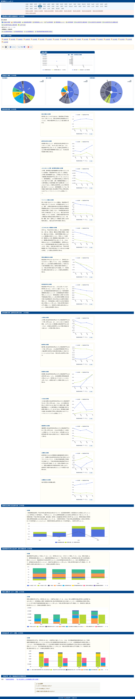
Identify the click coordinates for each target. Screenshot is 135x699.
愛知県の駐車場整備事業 (98, 11)
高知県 (27, 8)
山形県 (48, 4)
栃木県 (61, 4)
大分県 (48, 8)
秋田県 (44, 4)
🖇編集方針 (74, 697)
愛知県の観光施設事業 (86, 11)
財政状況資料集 (10, 679)
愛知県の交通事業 (59, 11)
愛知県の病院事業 (76, 11)
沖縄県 (62, 8)
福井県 (101, 4)
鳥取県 (75, 6)
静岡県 (35, 6)
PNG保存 (90, 188)
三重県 (44, 6)
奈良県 (66, 6)
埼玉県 (70, 4)
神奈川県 (84, 4)
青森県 (31, 4)
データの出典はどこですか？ (43, 688)
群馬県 (66, 4)
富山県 (92, 4)
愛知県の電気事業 (68, 11)
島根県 (80, 6)
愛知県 (40, 6)
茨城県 (57, 4)
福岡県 (31, 8)
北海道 (27, 4)
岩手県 (35, 4)
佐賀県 (35, 8)
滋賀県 (48, 6)
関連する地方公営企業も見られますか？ (46, 691)
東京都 (79, 4)
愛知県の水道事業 (29, 11)
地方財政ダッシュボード (7, 1)
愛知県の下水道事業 (39, 11)
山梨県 (106, 4)
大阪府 (57, 6)
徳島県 (97, 6)
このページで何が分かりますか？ (44, 685)
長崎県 (40, 8)
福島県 (53, 4)
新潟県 (88, 4)
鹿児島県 (58, 8)
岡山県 (84, 6)
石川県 (97, 4)
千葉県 (74, 4)
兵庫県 (61, 6)
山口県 (92, 6)
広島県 (88, 6)
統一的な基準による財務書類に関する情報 (27, 679)
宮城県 (40, 4)
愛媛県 (106, 6)
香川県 (101, 6)
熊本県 (44, 8)
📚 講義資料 (67, 697)
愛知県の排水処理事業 (49, 11)
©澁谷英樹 (60, 697)
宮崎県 (53, 8)
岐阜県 (31, 6)
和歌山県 (71, 6)
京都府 (53, 6)
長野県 (27, 6)
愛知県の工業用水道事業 (31, 13)
